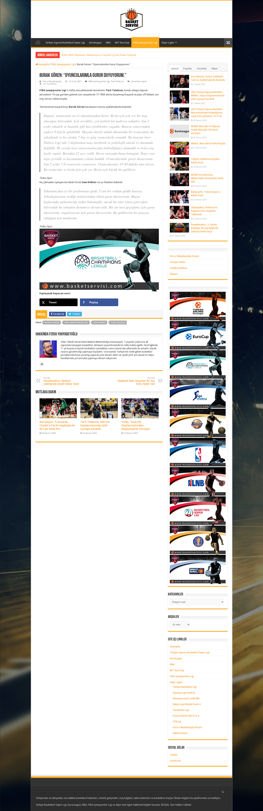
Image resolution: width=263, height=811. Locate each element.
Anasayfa (38, 42)
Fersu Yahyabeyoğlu (52, 81)
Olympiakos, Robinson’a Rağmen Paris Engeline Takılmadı (204, 211)
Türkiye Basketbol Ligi (185, 686)
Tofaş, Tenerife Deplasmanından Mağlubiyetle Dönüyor (136, 425)
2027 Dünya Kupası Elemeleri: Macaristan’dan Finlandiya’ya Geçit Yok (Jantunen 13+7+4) (207, 113)
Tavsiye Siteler (177, 262)
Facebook (175, 760)
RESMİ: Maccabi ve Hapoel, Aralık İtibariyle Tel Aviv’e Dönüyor (205, 130)
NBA (108, 42)
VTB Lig (177, 721)
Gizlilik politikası (178, 268)
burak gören (52, 322)
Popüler (187, 68)
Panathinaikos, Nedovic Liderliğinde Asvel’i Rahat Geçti (61, 381)
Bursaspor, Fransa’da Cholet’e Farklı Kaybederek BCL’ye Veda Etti (57, 425)
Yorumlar (202, 68)
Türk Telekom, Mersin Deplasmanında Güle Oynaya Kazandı (95, 425)
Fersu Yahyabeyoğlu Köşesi (184, 256)
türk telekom (118, 322)
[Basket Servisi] (132, 18)
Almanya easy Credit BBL (186, 698)
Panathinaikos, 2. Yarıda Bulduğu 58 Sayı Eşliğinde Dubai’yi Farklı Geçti (204, 228)
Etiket (214, 68)
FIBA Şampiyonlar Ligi (145, 42)
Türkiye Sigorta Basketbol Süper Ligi (65, 42)
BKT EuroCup (122, 42)
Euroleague (95, 42)
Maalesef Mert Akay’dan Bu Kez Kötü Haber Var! (136, 381)
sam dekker (99, 322)
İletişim (174, 274)
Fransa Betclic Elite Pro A (186, 715)
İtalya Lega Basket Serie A (187, 704)
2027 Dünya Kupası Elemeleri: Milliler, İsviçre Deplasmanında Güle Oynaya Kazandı (207, 95)
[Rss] (222, 792)
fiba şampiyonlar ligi (76, 322)
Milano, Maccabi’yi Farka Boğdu (208, 143)
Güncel (174, 68)
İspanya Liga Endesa (184, 692)
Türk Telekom (117, 81)
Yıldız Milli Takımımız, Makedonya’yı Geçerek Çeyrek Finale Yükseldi (98, 54)
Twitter (174, 754)
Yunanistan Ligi (181, 709)
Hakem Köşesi (180, 733)
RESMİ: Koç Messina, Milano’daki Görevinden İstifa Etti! (207, 178)
